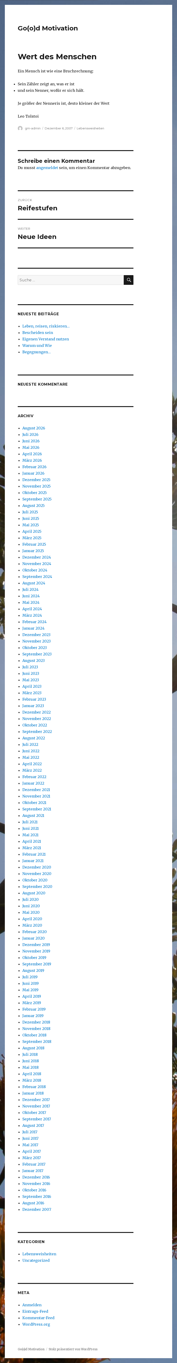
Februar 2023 (34, 699)
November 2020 (36, 873)
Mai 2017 (30, 1145)
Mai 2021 (30, 835)
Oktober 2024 (34, 570)
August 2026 (33, 428)
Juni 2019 (30, 983)
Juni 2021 (30, 828)
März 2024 (32, 615)
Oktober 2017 (34, 1112)
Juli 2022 (30, 744)
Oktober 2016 (34, 1190)
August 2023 (33, 660)
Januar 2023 (33, 705)
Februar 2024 (34, 621)
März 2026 (32, 460)
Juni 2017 (30, 1138)
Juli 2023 (30, 667)
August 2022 (33, 738)
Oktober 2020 (34, 880)
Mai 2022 (30, 757)
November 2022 (36, 718)
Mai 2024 (30, 602)
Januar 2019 (33, 1015)
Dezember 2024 (36, 557)
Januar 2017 (32, 1170)
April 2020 (32, 919)
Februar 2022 (34, 776)
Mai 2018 (30, 1067)
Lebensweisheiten (90, 128)
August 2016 (33, 1203)
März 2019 (31, 1002)
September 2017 (36, 1119)
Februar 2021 (34, 854)
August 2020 (33, 893)
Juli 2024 (30, 589)
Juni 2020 (31, 906)
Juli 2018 (30, 1054)
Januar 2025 (33, 550)
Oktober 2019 (34, 957)
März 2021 (31, 847)
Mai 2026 (30, 447)
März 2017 (31, 1157)
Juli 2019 (30, 977)
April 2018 (31, 1073)
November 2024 (36, 563)
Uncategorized (36, 1260)
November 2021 (36, 796)
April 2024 (32, 609)
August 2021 (33, 815)
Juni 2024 (31, 596)
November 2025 (36, 486)
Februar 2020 (34, 931)
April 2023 (31, 686)
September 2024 (37, 576)
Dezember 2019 (36, 944)
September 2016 (36, 1196)
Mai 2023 (30, 680)
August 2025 (33, 505)
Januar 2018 (33, 1093)
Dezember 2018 (36, 1022)
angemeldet (47, 167)
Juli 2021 (30, 822)
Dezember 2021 (36, 789)
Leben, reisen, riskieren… (46, 326)
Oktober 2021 (34, 802)
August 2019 (33, 970)
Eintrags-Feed (35, 1311)
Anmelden (31, 1305)
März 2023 (31, 692)
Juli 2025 (30, 512)
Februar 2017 (33, 1164)
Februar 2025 (34, 544)
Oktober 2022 (34, 725)
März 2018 (31, 1080)
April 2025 (31, 531)
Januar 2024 (33, 628)
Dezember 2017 (36, 1099)
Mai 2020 (31, 912)
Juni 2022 (30, 751)
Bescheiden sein (37, 332)
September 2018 (36, 1041)
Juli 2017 (29, 1132)
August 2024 (33, 583)
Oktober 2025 (34, 492)
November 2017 (36, 1106)
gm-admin (33, 128)
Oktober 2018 (34, 1035)
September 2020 (37, 886)
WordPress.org (36, 1324)
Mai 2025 (30, 525)
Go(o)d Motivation (48, 28)
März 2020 (32, 925)
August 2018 (33, 1048)
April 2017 (31, 1151)
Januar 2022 (33, 783)
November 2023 (36, 641)
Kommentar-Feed (38, 1317)
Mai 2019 (30, 990)
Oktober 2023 (34, 647)
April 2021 (31, 841)
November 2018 (36, 1028)
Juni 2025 (30, 518)
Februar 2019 (34, 1009)
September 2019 (36, 964)
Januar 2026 (33, 473)
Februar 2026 (34, 466)
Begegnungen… (36, 352)
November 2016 (36, 1183)
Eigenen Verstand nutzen (45, 339)
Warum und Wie (37, 345)
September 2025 (37, 499)
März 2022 (32, 770)
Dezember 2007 (36, 1209)
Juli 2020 (30, 899)
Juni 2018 (30, 1061)
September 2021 (36, 809)
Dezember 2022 (36, 712)
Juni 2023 (30, 673)
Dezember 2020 (36, 867)
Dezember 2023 (36, 634)
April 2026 (32, 454)
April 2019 (31, 996)
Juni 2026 (31, 441)
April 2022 (32, 764)
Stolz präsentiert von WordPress (73, 1349)
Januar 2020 (33, 938)
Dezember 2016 (36, 1177)
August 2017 (33, 1125)
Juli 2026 (30, 434)
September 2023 (37, 654)
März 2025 (31, 538)
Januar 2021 (33, 860)
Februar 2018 (34, 1086)
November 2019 (36, 951)
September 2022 (37, 731)
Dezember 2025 (36, 479)
